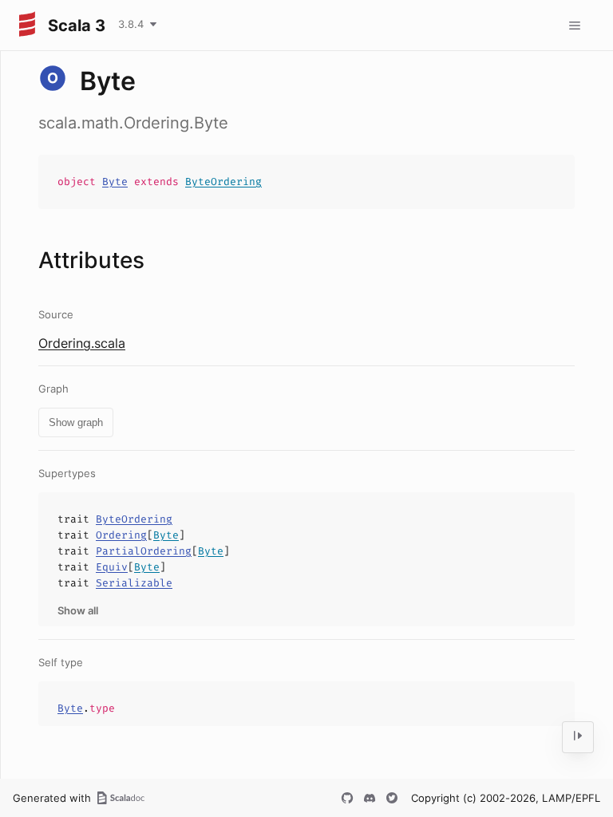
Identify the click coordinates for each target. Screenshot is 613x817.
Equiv (112, 567)
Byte (115, 181)
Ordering (121, 535)
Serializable (134, 583)
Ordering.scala (81, 343)
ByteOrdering (223, 181)
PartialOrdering (144, 551)
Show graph (76, 422)
